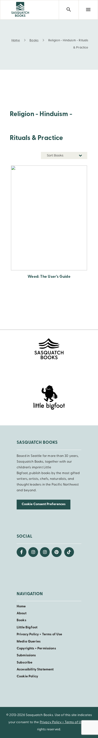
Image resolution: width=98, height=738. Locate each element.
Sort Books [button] (55, 155)
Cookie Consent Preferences (43, 504)
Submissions (26, 655)
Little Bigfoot (27, 627)
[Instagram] (33, 552)
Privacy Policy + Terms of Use (39, 634)
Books (21, 620)
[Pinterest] (56, 552)
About (21, 613)
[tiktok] (69, 552)
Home (21, 606)
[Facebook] (21, 552)
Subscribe (24, 662)
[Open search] (68, 10)
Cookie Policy (27, 676)
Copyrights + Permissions (36, 648)
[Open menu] (88, 10)
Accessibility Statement (35, 669)
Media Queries (28, 641)
